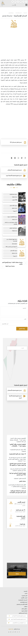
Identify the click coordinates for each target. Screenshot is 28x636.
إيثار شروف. (10, 629)
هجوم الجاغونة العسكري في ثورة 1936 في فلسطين (17, 474)
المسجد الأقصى (24, 598)
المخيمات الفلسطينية (22, 600)
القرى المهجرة (24, 596)
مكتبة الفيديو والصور (23, 613)
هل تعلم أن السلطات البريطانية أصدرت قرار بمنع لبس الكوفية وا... (17, 491)
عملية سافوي (22, 481)
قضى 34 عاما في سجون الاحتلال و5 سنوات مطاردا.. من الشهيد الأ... (17, 464)
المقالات (25, 606)
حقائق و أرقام (24, 609)
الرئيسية (25, 591)
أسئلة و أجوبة (24, 611)
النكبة (26, 593)
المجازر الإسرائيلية (23, 602)
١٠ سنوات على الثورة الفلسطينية (17, 454)
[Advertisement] (14, 45)
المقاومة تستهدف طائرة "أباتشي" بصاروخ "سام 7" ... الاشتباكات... (18, 445)
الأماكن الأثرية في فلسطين (22, 604)
